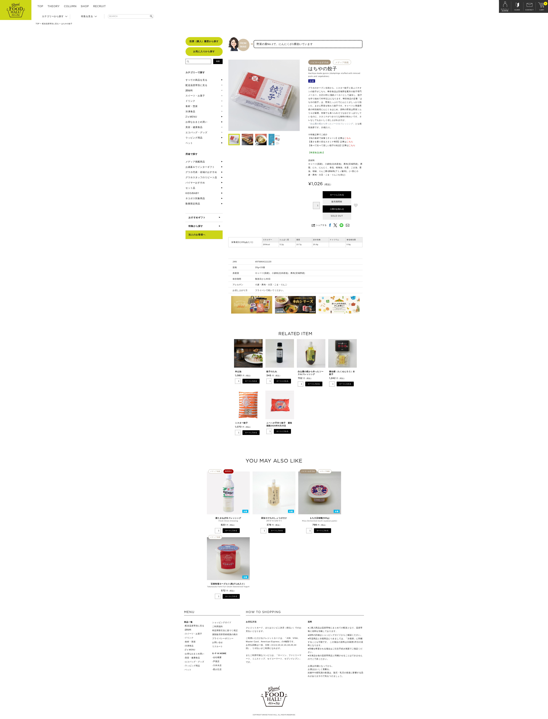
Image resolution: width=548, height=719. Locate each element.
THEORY (54, 6)
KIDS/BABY (192, 193)
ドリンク (190, 101)
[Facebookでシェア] (330, 225)
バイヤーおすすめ (195, 182)
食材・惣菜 (192, 106)
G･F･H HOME (219, 653)
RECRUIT (99, 6)
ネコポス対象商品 (195, 198)
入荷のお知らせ (337, 209)
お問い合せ (217, 642)
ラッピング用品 (194, 138)
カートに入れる (337, 195)
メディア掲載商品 (195, 161)
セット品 (190, 188)
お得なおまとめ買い (196, 122)
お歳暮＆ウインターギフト (200, 167)
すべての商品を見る (196, 80)
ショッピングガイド (221, 622)
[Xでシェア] (335, 225)
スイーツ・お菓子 (195, 95)
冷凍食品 (190, 111)
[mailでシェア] (347, 225)
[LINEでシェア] (341, 225)
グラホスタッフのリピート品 (201, 177)
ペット (189, 143)
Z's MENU (191, 117)
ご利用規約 (217, 626)
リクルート (217, 646)
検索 (218, 61)
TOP (40, 6)
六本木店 (217, 665)
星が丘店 (217, 669)
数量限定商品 (193, 203)
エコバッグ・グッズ (196, 132)
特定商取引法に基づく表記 (225, 630)
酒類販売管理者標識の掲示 (225, 634)
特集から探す (196, 226)
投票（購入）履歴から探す (204, 41)
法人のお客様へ (197, 234)
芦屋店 (216, 661)
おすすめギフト (197, 217)
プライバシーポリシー (223, 638)
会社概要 (217, 657)
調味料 (189, 90)
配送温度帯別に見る (50, 24)
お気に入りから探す (204, 51)
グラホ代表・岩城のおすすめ (201, 172)
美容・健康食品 (194, 127)
